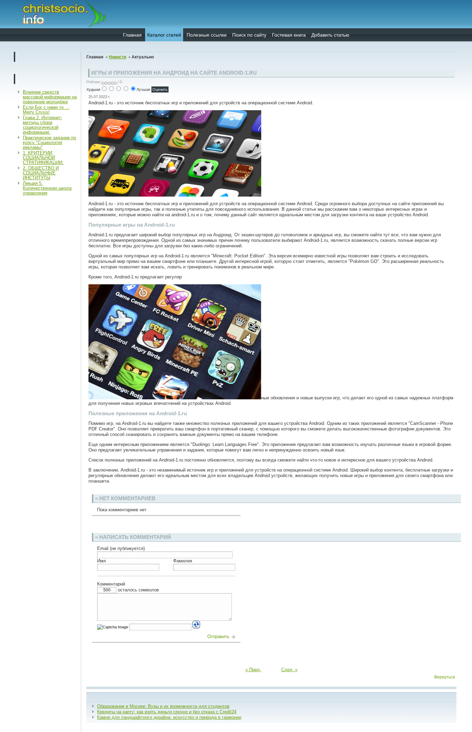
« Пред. (253, 669)
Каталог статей (164, 35)
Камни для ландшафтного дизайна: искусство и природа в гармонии (169, 717)
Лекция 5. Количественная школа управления (47, 188)
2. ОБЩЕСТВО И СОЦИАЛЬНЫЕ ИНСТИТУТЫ (41, 172)
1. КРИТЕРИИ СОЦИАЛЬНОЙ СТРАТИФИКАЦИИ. (43, 157)
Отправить (219, 636)
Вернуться (444, 677)
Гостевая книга (289, 35)
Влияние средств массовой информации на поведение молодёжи (50, 96)
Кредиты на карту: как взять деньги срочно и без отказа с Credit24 (166, 711)
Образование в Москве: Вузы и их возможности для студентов (163, 706)
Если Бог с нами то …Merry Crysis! (46, 110)
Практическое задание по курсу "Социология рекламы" (49, 142)
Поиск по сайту (249, 35)
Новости (117, 57)
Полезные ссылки (207, 35)
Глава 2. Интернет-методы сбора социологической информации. (42, 125)
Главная (132, 35)
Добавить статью (330, 35)
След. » (289, 669)
